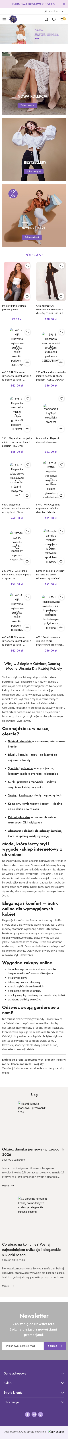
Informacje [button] (11, 1402)
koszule (23, 755)
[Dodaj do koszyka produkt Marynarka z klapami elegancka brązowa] (61, 429)
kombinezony (30, 804)
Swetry (12, 795)
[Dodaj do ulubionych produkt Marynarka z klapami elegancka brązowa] (61, 398)
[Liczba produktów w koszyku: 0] (62, 19)
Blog (34, 1094)
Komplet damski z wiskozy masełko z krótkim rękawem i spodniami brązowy (50, 574)
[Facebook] (27, 1414)
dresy (45, 804)
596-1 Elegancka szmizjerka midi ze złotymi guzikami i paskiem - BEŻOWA (17, 442)
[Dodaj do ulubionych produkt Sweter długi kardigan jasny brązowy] (27, 266)
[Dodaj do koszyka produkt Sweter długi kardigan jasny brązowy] (27, 296)
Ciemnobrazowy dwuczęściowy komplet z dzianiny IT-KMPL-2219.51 (50, 309)
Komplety (14, 804)
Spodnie (13, 768)
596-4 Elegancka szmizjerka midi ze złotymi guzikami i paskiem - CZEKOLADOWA (51, 376)
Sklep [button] (8, 1383)
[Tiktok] (40, 1414)
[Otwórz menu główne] (4, 19)
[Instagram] (34, 1414)
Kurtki (11, 782)
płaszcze (22, 782)
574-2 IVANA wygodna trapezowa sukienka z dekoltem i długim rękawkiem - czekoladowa (50, 508)
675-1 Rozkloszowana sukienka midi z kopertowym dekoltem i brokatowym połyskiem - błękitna (49, 641)
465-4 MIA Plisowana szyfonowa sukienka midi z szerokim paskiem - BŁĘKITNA (16, 641)
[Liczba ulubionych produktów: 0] (54, 19)
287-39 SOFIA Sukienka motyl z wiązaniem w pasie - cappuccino (16, 574)
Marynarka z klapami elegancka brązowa (47, 440)
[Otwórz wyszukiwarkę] (46, 19)
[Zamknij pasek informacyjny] (64, 4)
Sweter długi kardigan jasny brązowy (14, 307)
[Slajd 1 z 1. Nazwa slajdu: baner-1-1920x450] (34, 34)
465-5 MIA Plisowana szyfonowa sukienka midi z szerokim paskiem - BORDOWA (16, 376)
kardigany (25, 795)
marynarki (37, 782)
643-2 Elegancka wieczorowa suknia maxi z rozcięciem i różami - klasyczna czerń (16, 508)
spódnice (27, 768)
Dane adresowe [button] (15, 1373)
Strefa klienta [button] (13, 1392)
